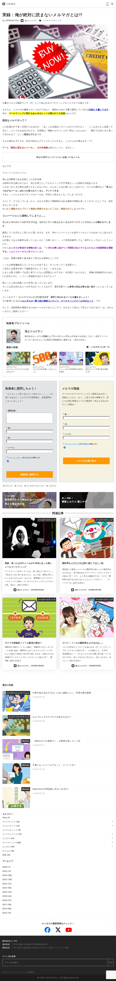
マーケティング (9, 842)
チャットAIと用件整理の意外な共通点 (71, 370)
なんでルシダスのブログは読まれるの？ (17, 370)
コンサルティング (9, 830)
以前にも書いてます (99, 109)
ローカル (6, 851)
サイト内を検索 (9, 956)
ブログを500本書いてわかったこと (45, 370)
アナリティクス (9, 822)
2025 (4, 871)
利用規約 (28, 457)
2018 (4, 900)
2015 (4, 913)
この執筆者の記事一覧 (99, 347)
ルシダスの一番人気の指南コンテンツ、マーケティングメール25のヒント (58, 300)
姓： (9, 428)
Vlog (4, 817)
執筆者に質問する (30, 474)
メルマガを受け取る (86, 460)
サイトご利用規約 (28, 972)
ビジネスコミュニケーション (73, 364)
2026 (4, 867)
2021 (4, 888)
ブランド (8, 486)
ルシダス (53, 364)
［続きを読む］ (80, 340)
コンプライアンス (9, 834)
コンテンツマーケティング (21, 364)
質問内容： (12, 411)
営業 (4, 855)
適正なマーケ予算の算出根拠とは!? (96, 370)
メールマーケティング (52, 20)
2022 (4, 884)
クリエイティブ (9, 826)
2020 (4, 892)
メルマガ (52, 486)
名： (9, 438)
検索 (111, 962)
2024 (4, 875)
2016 (4, 908)
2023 (4, 879)
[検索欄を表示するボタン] (112, 4)
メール (19, 486)
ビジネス (106, 364)
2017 (4, 904)
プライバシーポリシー (15, 457)
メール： (11, 447)
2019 (4, 896)
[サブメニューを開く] (112, 821)
